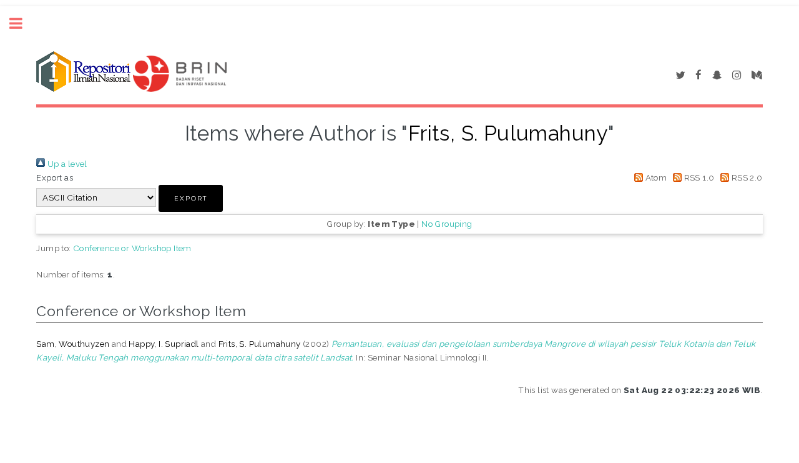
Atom (655, 177)
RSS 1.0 (698, 177)
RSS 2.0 (745, 177)
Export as (54, 177)
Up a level (66, 164)
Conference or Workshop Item (132, 248)
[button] (191, 198)
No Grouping (446, 224)
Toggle (22, 23)
